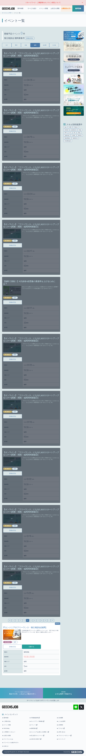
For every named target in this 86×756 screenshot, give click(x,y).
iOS (74, 132)
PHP (66, 132)
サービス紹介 (32, 8)
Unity (80, 130)
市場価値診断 (34, 717)
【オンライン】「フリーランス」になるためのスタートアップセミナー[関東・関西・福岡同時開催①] (31, 111)
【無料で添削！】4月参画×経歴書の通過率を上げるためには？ (29, 282)
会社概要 (60, 717)
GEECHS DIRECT (35, 739)
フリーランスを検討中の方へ (11, 742)
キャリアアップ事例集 (37, 721)
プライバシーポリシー (64, 735)
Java (65, 127)
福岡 (35, 45)
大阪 (26, 45)
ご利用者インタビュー (9, 732)
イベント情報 (43, 8)
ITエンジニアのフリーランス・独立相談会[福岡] (24, 627)
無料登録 (78, 8)
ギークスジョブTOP (6, 13)
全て (7, 45)
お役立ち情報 (55, 8)
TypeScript (67, 135)
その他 (54, 45)
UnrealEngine (68, 141)
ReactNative (67, 138)
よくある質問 (61, 721)
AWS (70, 127)
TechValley (6, 728)
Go (70, 132)
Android (66, 130)
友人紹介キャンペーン (37, 735)
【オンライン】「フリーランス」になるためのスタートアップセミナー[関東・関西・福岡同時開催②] (31, 54)
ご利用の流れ (7, 721)
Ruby (79, 132)
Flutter (73, 135)
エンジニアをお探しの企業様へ (39, 732)
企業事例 (60, 725)
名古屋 (44, 45)
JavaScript (73, 130)
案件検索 (20, 8)
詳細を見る (29, 38)
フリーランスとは (8, 739)
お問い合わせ (61, 732)
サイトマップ (61, 739)
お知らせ (6, 746)
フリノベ (33, 725)
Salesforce (75, 138)
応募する (31, 647)
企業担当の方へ (66, 8)
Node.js (80, 135)
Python (76, 127)
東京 (16, 45)
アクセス (60, 728)
